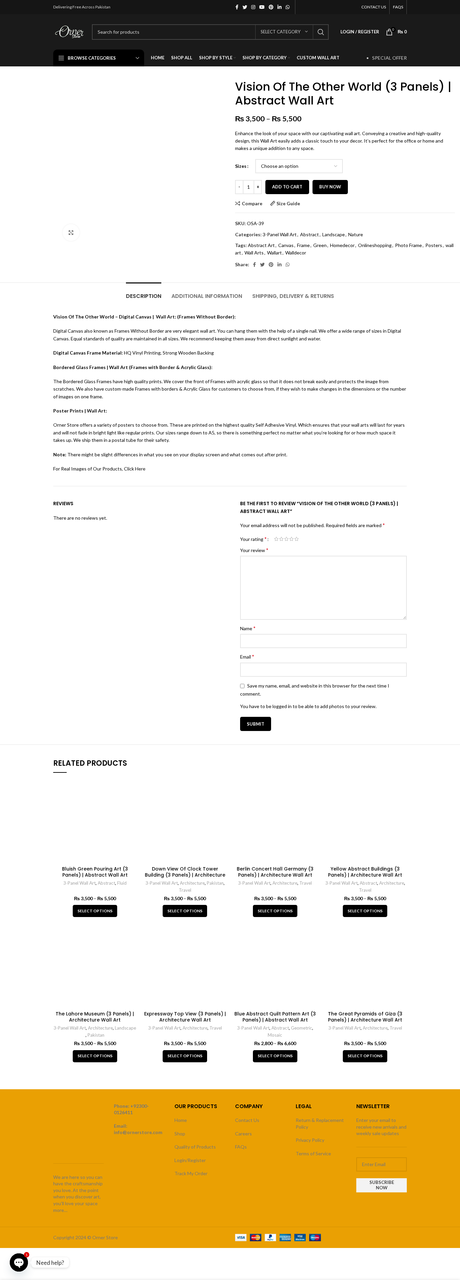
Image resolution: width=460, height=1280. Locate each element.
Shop (179, 1133)
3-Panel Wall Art (280, 234)
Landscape (333, 234)
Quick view (131, 789)
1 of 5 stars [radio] (276, 539)
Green (320, 245)
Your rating (253, 539)
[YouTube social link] (262, 7)
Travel (185, 890)
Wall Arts (254, 252)
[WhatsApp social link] (288, 7)
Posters (433, 245)
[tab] (143, 292)
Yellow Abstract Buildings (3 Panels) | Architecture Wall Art (365, 871)
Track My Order (190, 1173)
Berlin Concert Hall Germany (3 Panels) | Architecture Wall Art (275, 871)
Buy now (330, 186)
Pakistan (215, 883)
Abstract (309, 234)
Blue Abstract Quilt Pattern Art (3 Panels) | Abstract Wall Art (275, 1016)
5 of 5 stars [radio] (296, 539)
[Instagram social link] (253, 7)
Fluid (122, 883)
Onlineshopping (375, 245)
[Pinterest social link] (271, 7)
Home (180, 1120)
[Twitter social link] (244, 7)
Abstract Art (261, 245)
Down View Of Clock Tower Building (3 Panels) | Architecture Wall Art (185, 874)
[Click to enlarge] (71, 232)
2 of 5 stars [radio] (281, 539)
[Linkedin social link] (279, 7)
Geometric (301, 1028)
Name (248, 628)
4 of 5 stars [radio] (291, 539)
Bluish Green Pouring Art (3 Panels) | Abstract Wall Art (95, 871)
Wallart (274, 252)
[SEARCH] (321, 32)
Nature (355, 234)
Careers (243, 1133)
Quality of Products (195, 1147)
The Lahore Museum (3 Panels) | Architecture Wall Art (95, 1016)
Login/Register (190, 1160)
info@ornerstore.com (138, 1132)
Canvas (286, 245)
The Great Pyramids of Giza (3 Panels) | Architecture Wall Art (365, 1016)
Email (247, 656)
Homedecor (342, 245)
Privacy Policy (310, 1140)
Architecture (192, 883)
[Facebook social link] (236, 7)
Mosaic (275, 1035)
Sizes (241, 166)
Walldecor (295, 252)
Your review (254, 550)
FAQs (241, 1147)
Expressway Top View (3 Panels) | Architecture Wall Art (185, 1016)
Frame (303, 245)
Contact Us (247, 1120)
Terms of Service (313, 1153)
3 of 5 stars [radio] (286, 539)
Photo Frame (408, 245)
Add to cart (287, 186)
